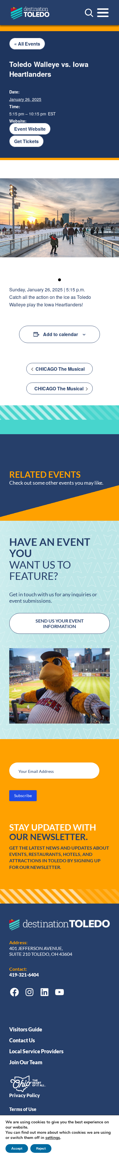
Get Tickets (26, 141)
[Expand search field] (89, 13)
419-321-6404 (24, 974)
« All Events (27, 43)
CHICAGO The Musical (59, 369)
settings (52, 1137)
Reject (41, 1148)
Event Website (30, 128)
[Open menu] (103, 13)
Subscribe (23, 795)
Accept (16, 1148)
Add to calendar (60, 334)
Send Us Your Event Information (60, 623)
